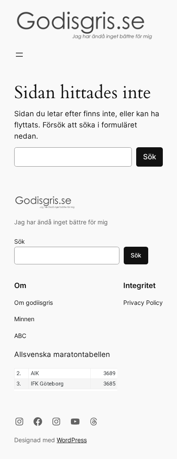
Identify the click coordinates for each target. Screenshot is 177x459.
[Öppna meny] (19, 55)
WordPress (72, 439)
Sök (149, 156)
